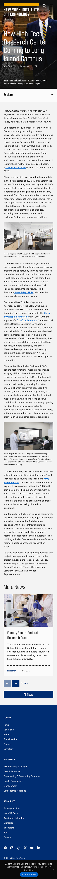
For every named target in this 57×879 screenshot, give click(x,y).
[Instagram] (11, 847)
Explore (8, 94)
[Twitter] (25, 847)
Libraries (8, 822)
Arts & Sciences (12, 771)
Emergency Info (12, 808)
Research (11, 671)
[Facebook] (5, 847)
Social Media (10, 739)
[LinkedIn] (38, 847)
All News (28, 694)
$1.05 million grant (27, 320)
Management (10, 785)
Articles (31, 80)
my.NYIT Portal (11, 813)
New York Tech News (18, 80)
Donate (7, 837)
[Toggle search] (44, 6)
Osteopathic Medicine (15, 790)
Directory (9, 748)
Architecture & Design (15, 766)
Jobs (6, 832)
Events (7, 734)
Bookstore (9, 827)
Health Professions (13, 781)
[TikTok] (18, 847)
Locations (9, 729)
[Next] (15, 683)
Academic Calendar (14, 818)
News (6, 724)
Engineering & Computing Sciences (22, 776)
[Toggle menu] (51, 6)
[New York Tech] (21, 9)
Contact (8, 744)
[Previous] (7, 683)
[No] (53, 869)
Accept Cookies (29, 874)
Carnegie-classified (15, 167)
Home (6, 80)
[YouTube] (31, 847)
